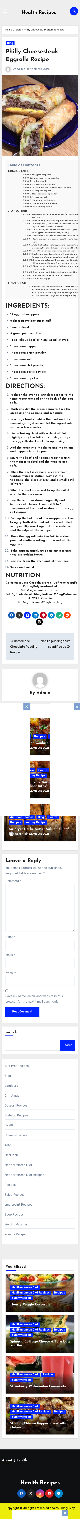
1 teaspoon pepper (41, 191)
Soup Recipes (14, 1214)
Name (10, 937)
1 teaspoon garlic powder (45, 203)
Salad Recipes (15, 1194)
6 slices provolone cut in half (46, 178)
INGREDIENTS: (19, 171)
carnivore (11, 1085)
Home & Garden (16, 1135)
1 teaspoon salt (39, 197)
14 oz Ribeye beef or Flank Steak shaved (51, 187)
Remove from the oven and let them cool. (53, 275)
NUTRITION (18, 282)
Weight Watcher (16, 1224)
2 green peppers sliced (43, 184)
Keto (8, 1145)
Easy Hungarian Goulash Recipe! (35, 743)
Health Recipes (39, 12)
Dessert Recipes (16, 1105)
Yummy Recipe (35, 775)
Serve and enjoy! (41, 278)
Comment (13, 881)
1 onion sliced (39, 181)
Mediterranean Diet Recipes (24, 1175)
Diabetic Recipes (16, 1115)
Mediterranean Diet (18, 1165)
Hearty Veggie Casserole (30, 1304)
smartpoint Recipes (18, 1204)
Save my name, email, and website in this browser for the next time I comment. (34, 998)
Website (10, 973)
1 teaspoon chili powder (43, 200)
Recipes (39, 736)
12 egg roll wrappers (41, 175)
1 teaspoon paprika (42, 206)
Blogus (66, 1508)
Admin (21, 68)
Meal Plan (11, 1155)
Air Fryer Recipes (21, 817)
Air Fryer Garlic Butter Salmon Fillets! (39, 829)
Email (10, 955)
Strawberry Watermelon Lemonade (38, 1386)
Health (42, 770)
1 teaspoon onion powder (44, 194)
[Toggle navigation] (5, 11)
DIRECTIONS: (19, 210)
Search (11, 1032)
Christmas (12, 1095)
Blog (10, 43)
